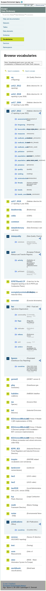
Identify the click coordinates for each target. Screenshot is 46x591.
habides (14, 394)
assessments (22, 119)
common (15, 222)
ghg (13, 385)
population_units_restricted (22, 160)
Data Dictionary (20, 14)
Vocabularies (8, 39)
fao (12, 307)
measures (21, 134)
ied (12, 410)
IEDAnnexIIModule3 (18, 427)
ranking (20, 174)
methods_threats (22, 142)
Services (6, 43)
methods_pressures (22, 138)
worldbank (16, 568)
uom (13, 551)
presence (21, 165)
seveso (14, 537)
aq (12, 77)
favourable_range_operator (22, 129)
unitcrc (20, 347)
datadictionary (17, 228)
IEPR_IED (15, 449)
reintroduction (22, 178)
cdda (13, 216)
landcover (15, 468)
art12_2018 (16, 94)
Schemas (6, 35)
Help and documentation (11, 19)
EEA (12, 2)
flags (19, 321)
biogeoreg (21, 125)
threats (20, 183)
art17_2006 (16, 103)
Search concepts (30, 71)
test (13, 545)
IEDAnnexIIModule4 (18, 438)
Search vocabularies (13, 71)
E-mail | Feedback (9, 584)
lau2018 (14, 488)
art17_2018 (16, 201)
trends (20, 190)
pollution (21, 151)
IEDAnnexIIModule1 (18, 419)
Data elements (8, 31)
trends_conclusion (22, 194)
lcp (12, 497)
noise (13, 513)
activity (20, 260)
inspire (14, 459)
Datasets (6, 23)
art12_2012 (16, 86)
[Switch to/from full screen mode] (32, 5)
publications (16, 522)
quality (20, 169)
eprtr (13, 252)
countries (21, 366)
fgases (14, 358)
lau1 (13, 476)
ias (12, 402)
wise (13, 560)
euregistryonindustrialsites (18, 292)
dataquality (16, 236)
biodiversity (16, 210)
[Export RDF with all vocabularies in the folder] (40, 113)
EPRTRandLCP (18, 281)
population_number (22, 156)
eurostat (15, 301)
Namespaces (7, 47)
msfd (13, 505)
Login (28, 5)
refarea (20, 334)
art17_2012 (16, 111)
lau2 (13, 482)
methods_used (22, 147)
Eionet (12, 14)
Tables (5, 27)
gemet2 (14, 379)
